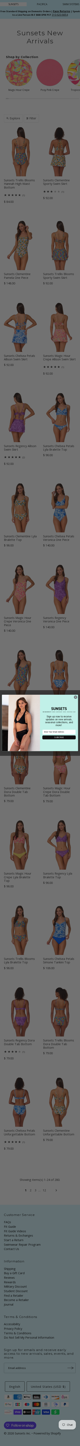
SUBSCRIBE (59, 737)
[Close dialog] (75, 697)
